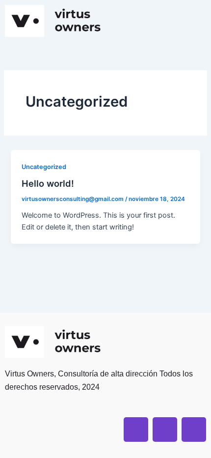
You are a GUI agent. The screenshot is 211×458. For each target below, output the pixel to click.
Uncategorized (44, 167)
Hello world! (48, 183)
